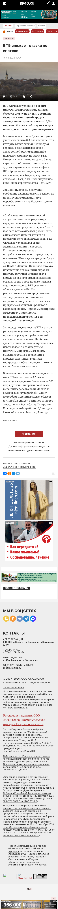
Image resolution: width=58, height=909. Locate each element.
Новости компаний (16, 587)
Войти (53, 3)
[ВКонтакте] (5, 473)
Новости (8, 26)
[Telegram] (18, 473)
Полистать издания (13, 687)
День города (22, 31)
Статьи (41, 26)
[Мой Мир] (13, 473)
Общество (9, 38)
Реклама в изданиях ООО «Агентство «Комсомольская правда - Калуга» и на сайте (24, 720)
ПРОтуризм (37, 31)
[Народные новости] (48, 3)
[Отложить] (24, 96)
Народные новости (25, 26)
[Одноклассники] (9, 473)
